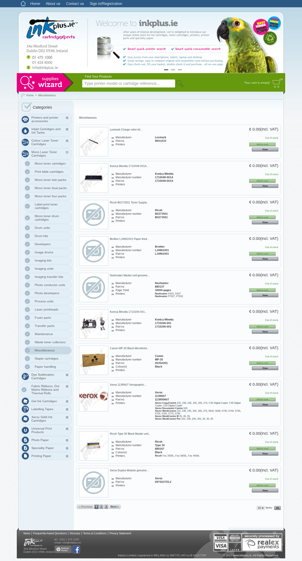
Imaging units (44, 268)
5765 (164, 413)
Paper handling (45, 366)
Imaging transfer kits (49, 277)
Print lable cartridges (49, 171)
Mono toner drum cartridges (47, 217)
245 (189, 403)
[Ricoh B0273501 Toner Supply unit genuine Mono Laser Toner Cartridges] (93, 214)
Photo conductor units (50, 285)
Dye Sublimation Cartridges (42, 376)
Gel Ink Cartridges (44, 401)
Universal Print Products (41, 430)
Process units (44, 301)
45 (184, 416)
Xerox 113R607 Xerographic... (128, 384)
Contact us (75, 4)
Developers (43, 244)
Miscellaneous (45, 350)
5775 (171, 413)
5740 (231, 410)
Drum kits (41, 236)
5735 (224, 410)
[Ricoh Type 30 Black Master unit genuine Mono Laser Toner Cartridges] (93, 446)
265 (200, 403)
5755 (157, 413)
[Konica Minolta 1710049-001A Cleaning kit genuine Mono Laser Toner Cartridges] (93, 178)
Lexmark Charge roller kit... (126, 129)
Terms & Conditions (95, 533)
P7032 (179, 296)
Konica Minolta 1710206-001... (128, 311)
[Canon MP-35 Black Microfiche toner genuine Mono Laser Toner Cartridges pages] (93, 360)
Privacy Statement (120, 533)
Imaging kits (43, 260)
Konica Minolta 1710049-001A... (129, 166)
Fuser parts (43, 317)
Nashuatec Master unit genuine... (129, 275)
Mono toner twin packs (50, 180)
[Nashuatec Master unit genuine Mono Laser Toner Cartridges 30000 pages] (93, 287)
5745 (237, 410)
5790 (177, 413)
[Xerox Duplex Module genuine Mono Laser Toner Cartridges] (93, 482)
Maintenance (44, 334)
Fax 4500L (194, 455)
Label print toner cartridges (46, 206)
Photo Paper (40, 440)
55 (188, 416)
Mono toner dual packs (51, 188)
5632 (211, 410)
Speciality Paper (42, 448)
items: (269, 507)
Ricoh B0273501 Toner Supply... (129, 202)
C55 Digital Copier (172, 405)
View (265, 149)
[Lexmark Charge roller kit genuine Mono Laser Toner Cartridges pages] (93, 141)
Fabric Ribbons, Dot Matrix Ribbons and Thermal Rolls (45, 389)
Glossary (75, 533)
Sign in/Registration (106, 4)
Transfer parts (44, 326)
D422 (171, 293)
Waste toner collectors (50, 342)
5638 (217, 410)
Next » (115, 506)
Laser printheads (46, 309)
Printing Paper (41, 456)
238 (184, 403)
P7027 (171, 296)
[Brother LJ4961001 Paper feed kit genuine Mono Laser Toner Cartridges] (93, 251)
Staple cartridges (46, 358)
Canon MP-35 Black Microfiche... (129, 348)
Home (35, 4)
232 (179, 403)
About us (53, 4)
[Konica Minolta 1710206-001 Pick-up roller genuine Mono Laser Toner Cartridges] (93, 324)
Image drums (44, 252)
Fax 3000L (181, 455)
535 (185, 408)
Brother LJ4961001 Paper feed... (129, 239)
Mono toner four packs (50, 196)
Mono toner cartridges (50, 163)
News (26, 533)
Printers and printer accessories (44, 119)
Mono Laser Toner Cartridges (44, 153)
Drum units (42, 227)
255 (195, 403)
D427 (178, 293)
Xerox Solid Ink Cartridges (41, 418)
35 (180, 416)
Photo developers (47, 293)
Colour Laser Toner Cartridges (44, 142)
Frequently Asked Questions (50, 533)
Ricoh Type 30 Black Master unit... (130, 433)
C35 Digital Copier (218, 403)
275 (205, 403)
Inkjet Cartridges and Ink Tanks (46, 130)
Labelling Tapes (42, 409)
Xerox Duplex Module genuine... (129, 470)
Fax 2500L (168, 455)
